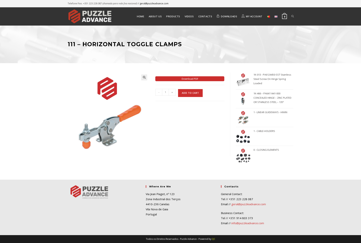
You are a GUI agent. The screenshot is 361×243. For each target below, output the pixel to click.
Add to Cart (190, 93)
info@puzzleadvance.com (247, 223)
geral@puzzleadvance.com (154, 3)
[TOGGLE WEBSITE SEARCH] (292, 16)
